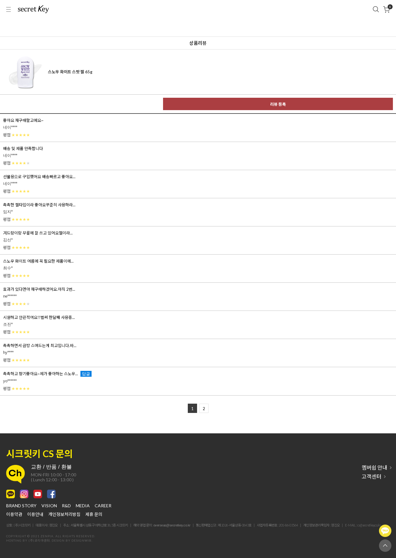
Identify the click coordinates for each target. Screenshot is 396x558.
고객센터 (371, 476)
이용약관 (14, 514)
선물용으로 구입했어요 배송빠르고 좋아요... (39, 176)
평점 (16, 134)
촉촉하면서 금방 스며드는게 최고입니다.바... (39, 345)
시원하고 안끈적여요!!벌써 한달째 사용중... (39, 317)
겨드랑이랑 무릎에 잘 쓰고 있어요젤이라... (38, 232)
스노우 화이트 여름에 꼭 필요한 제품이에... (38, 261)
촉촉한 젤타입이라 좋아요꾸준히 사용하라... (39, 204)
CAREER (103, 506)
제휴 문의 (93, 514)
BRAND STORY (21, 506)
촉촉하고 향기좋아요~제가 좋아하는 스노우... (40, 373)
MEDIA (83, 506)
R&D (66, 506)
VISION (49, 506)
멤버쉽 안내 (374, 467)
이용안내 (35, 514)
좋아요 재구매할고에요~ (23, 120)
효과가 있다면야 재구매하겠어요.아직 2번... (39, 289)
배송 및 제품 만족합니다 (23, 148)
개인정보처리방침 (64, 514)
